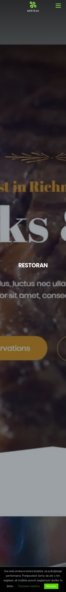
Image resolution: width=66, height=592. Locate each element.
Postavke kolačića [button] (29, 586)
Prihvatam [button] (51, 586)
